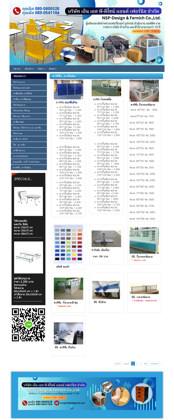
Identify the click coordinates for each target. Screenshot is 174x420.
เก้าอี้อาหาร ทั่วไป (20, 139)
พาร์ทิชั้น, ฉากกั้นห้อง (22, 167)
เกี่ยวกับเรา (29, 68)
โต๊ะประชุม (17, 133)
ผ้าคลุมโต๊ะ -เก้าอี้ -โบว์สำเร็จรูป (26, 161)
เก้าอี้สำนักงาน (19, 150)
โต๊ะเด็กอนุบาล (19, 104)
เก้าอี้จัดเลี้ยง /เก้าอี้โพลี (22, 93)
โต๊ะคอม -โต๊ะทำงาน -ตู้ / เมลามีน (27, 127)
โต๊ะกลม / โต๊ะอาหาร (21, 116)
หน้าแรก (17, 68)
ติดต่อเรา (53, 68)
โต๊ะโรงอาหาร (19, 82)
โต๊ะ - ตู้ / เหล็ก (19, 144)
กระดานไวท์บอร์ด (20, 156)
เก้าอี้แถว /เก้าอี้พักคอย (22, 99)
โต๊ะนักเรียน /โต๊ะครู (21, 110)
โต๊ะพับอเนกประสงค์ (21, 87)
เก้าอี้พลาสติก (18, 122)
